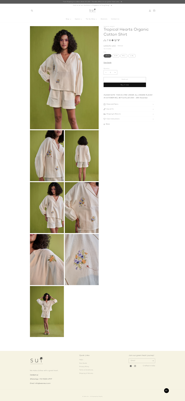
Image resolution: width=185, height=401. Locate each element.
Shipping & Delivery (86, 373)
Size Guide (107, 63)
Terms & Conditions (86, 370)
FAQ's (81, 360)
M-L (123, 56)
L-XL (132, 56)
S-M (115, 56)
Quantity (106, 68)
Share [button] (108, 124)
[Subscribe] (153, 361)
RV (166, 391)
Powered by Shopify (97, 396)
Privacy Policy (84, 366)
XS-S (107, 56)
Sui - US (89, 396)
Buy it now (125, 85)
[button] (32, 11)
